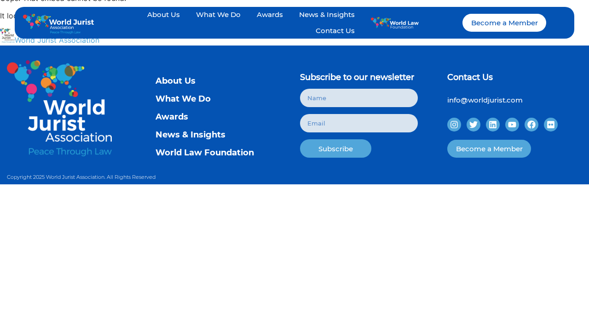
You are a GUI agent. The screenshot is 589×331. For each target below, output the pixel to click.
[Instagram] (454, 124)
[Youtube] (512, 124)
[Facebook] (531, 124)
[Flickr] (551, 124)
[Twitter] (473, 124)
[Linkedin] (493, 124)
